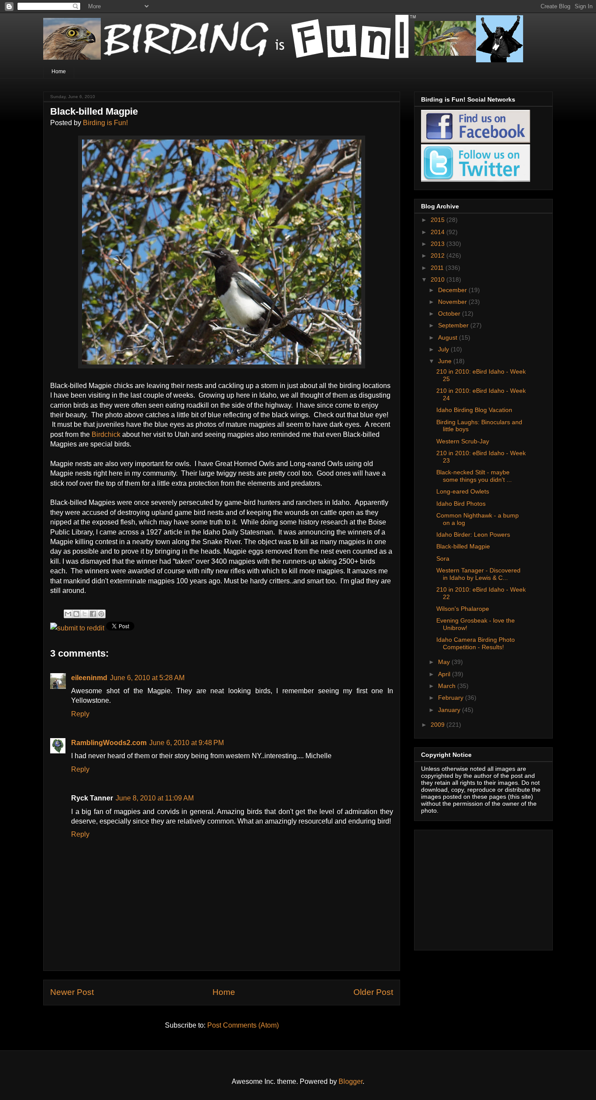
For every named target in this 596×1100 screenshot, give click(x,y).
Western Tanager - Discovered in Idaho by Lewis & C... (478, 574)
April (445, 674)
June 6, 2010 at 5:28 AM (147, 677)
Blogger (351, 1081)
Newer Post (72, 992)
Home (58, 71)
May (445, 661)
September (454, 325)
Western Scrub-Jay (462, 441)
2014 (438, 231)
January (450, 709)
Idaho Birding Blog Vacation (474, 409)
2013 (438, 243)
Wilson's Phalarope (462, 608)
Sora (442, 558)
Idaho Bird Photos (461, 503)
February (451, 697)
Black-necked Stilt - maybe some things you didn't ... (474, 476)
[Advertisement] (475, 887)
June (445, 361)
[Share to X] (84, 614)
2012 (438, 255)
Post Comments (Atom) (243, 1025)
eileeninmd (89, 677)
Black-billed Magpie (463, 546)
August (448, 337)
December (453, 289)
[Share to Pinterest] (101, 614)
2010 (438, 279)
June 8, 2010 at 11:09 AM (155, 798)
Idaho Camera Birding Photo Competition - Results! (475, 643)
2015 (438, 219)
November (453, 301)
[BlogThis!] (76, 614)
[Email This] (68, 614)
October (450, 313)
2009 (438, 724)
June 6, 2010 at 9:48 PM (186, 742)
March (447, 685)
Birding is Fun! (105, 122)
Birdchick (106, 434)
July (444, 349)
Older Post (373, 992)
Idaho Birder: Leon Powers (473, 534)
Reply (80, 714)
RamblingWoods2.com (109, 742)
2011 (438, 267)
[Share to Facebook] (93, 614)
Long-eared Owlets (462, 491)
